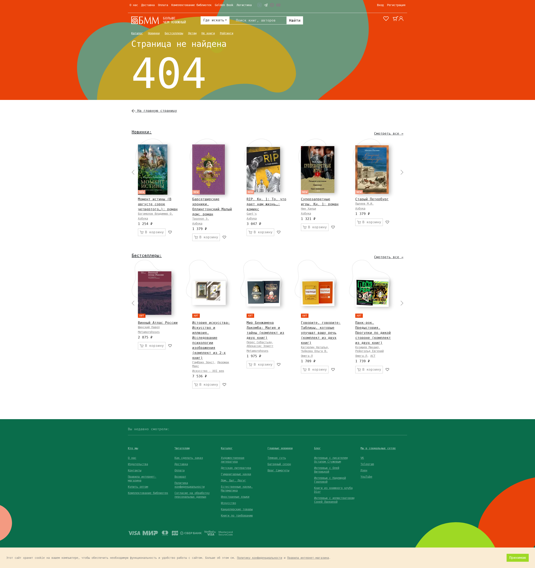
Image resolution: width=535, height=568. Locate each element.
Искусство (228, 503)
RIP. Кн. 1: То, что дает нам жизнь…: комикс (266, 204)
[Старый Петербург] (372, 169)
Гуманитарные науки (236, 474)
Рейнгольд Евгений (369, 351)
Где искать (213, 20)
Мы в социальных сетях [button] (378, 448)
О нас (134, 5)
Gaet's (252, 213)
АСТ (372, 355)
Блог (400, 33)
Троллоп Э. (200, 218)
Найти (295, 20)
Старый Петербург (372, 199)
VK (362, 458)
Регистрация (396, 5)
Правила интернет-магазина (308, 557)
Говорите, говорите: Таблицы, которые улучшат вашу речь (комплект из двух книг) (321, 333)
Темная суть (277, 458)
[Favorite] (170, 232)
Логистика (244, 5)
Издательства (138, 464)
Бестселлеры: (147, 255)
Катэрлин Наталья (314, 347)
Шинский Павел (149, 327)
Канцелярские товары (237, 509)
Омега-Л (307, 355)
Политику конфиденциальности (259, 557)
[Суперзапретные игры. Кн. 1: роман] (317, 169)
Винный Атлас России (158, 323)
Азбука (143, 218)
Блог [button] (317, 448)
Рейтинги (226, 33)
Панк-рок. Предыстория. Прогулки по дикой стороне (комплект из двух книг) (373, 333)
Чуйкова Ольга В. (314, 351)
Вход (380, 5)
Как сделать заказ (189, 458)
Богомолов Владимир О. (155, 213)
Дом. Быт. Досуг (233, 480)
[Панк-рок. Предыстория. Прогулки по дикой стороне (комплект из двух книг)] (372, 293)
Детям (192, 33)
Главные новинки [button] (280, 448)
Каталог (137, 33)
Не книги (208, 33)
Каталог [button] (227, 448)
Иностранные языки (235, 496)
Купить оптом (138, 486)
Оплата (163, 5)
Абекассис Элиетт (260, 346)
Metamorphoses (149, 332)
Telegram (367, 464)
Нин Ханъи (308, 208)
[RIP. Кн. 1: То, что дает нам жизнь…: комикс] (263, 169)
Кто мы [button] (133, 448)
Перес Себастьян (259, 342)
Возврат (180, 476)
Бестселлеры (174, 33)
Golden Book (224, 5)
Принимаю (517, 558)
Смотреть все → (388, 133)
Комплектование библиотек (191, 5)
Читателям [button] (182, 448)
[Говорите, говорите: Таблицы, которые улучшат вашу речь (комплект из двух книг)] (317, 293)
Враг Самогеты (278, 470)
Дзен (363, 470)
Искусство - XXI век (208, 371)
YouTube (366, 476)
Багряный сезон (279, 464)
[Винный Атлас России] (154, 293)
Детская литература (236, 468)
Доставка (148, 5)
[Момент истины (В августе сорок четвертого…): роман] (152, 169)
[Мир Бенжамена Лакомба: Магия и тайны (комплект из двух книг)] (263, 293)
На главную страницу (156, 111)
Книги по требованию (237, 515)
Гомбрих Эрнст (203, 362)
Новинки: (142, 131)
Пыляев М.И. (364, 203)
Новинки (154, 33)
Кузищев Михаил (367, 347)
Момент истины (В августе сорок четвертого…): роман (158, 204)
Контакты (134, 470)
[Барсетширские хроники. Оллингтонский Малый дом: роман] (208, 169)
